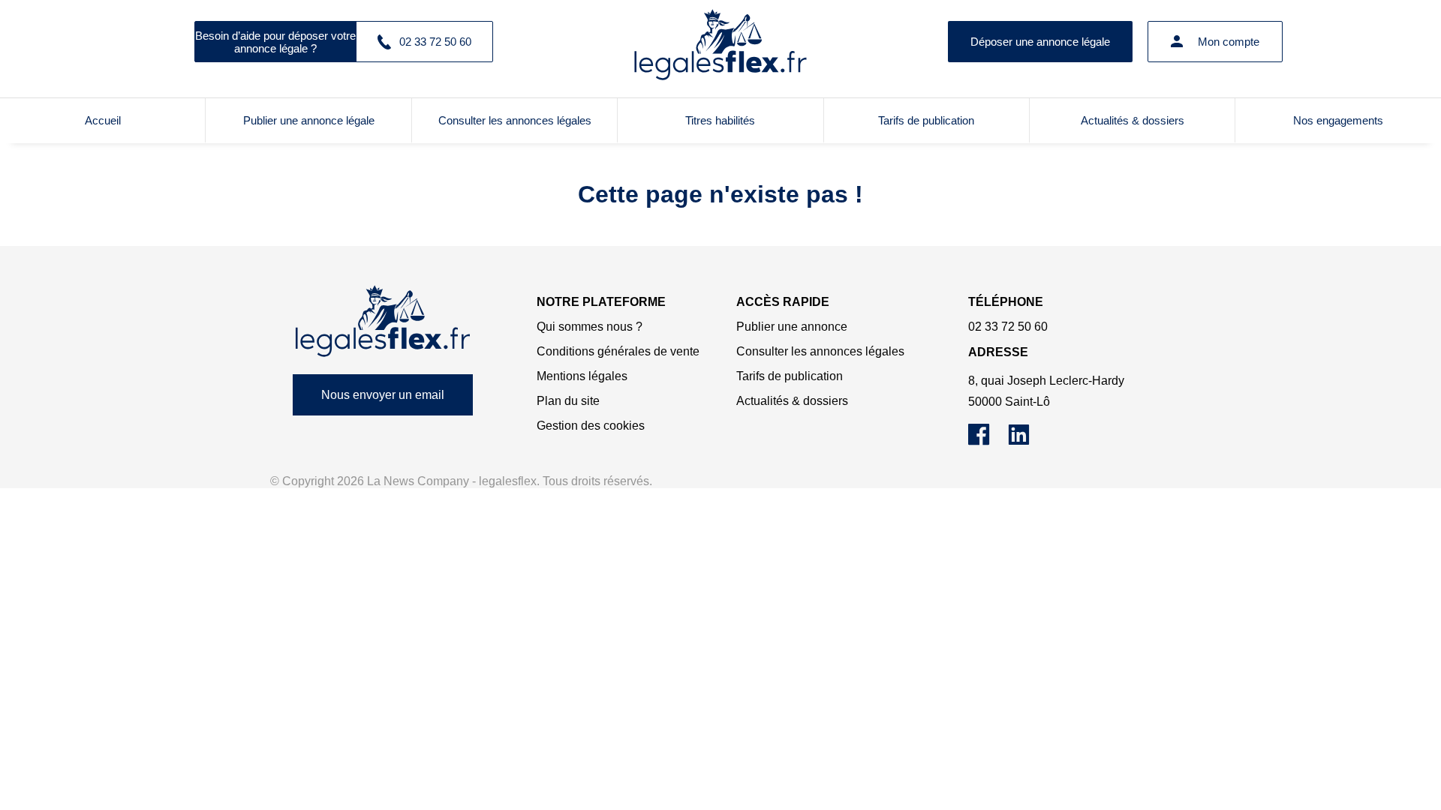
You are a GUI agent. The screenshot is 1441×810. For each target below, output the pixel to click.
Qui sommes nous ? (589, 326)
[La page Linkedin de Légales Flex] (1026, 441)
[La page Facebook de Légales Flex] (988, 441)
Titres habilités (720, 120)
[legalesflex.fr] (720, 41)
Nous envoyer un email (382, 394)
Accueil (103, 120)
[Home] (383, 321)
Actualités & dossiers (1132, 120)
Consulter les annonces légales (514, 120)
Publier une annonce (791, 326)
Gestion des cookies (591, 425)
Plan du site (568, 400)
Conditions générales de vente (618, 351)
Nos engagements (1338, 120)
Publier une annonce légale (309, 120)
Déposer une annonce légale (1040, 41)
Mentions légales (582, 376)
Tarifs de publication (926, 120)
